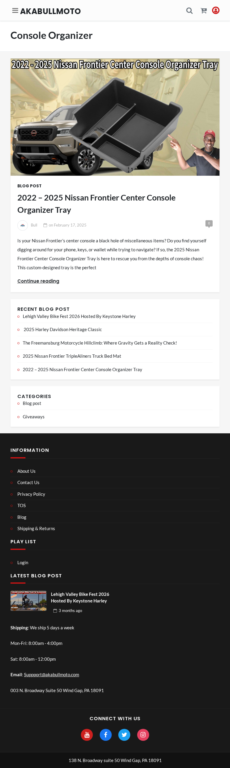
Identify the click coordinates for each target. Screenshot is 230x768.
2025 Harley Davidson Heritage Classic (62, 329)
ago (70, 610)
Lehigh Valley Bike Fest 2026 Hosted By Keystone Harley (79, 316)
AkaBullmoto (50, 11)
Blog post (29, 186)
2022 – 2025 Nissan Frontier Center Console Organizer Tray (96, 203)
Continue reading (38, 281)
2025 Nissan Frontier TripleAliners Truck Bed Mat (72, 356)
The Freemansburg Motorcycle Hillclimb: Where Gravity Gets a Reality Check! (100, 342)
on (68, 225)
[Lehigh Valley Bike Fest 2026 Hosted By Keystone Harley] (28, 601)
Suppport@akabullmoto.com (51, 674)
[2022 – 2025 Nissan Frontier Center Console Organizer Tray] (115, 117)
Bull (34, 225)
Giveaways (34, 416)
